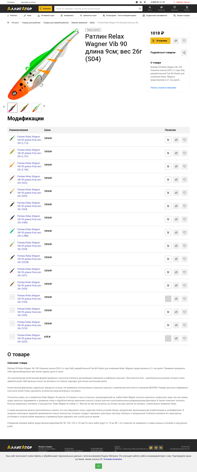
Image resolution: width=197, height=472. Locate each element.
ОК (98, 466)
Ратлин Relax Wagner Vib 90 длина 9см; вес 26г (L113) (29, 139)
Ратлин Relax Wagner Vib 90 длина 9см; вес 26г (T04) (29, 298)
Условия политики (112, 459)
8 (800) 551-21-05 (158, 2)
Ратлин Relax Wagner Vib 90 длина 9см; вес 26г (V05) (29, 285)
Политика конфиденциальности (180, 448)
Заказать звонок (183, 2)
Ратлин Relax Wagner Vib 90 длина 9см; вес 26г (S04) (29, 245)
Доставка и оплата (28, 2)
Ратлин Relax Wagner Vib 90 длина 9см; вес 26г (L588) (29, 232)
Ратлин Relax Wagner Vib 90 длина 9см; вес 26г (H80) (29, 219)
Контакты (11, 2)
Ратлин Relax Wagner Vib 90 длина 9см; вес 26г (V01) (29, 272)
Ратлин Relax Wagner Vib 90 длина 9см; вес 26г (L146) (29, 166)
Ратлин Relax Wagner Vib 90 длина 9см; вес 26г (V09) (29, 312)
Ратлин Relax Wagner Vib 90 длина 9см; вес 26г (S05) (29, 192)
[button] (3, 106)
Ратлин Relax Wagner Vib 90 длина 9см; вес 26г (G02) (29, 338)
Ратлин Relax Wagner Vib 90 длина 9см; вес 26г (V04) (29, 206)
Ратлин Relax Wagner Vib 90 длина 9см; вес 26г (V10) (29, 325)
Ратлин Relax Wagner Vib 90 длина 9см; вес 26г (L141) (29, 153)
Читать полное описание (163, 87)
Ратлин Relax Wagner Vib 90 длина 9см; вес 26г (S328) (29, 259)
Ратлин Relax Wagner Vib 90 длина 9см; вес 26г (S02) (29, 179)
